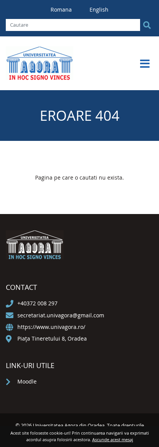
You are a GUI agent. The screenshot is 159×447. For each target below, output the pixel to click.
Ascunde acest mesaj (112, 439)
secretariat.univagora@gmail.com (60, 315)
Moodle (27, 381)
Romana (62, 9)
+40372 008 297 (37, 303)
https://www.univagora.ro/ (51, 327)
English (99, 9)
